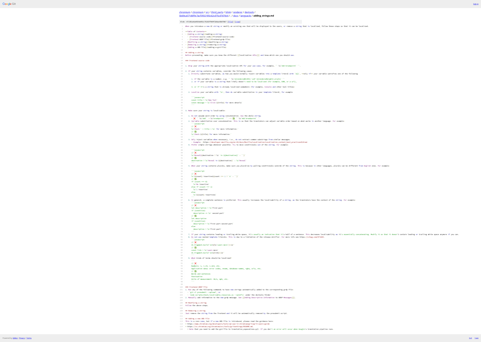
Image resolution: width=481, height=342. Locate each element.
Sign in (475, 4)
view (237, 22)
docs (235, 15)
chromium (184, 12)
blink (228, 12)
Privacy (22, 338)
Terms (29, 338)
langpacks (245, 15)
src (207, 12)
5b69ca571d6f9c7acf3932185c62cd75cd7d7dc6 (203, 15)
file (230, 22)
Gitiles (15, 338)
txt (470, 338)
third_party (217, 12)
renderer (238, 12)
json (476, 338)
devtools (249, 12)
